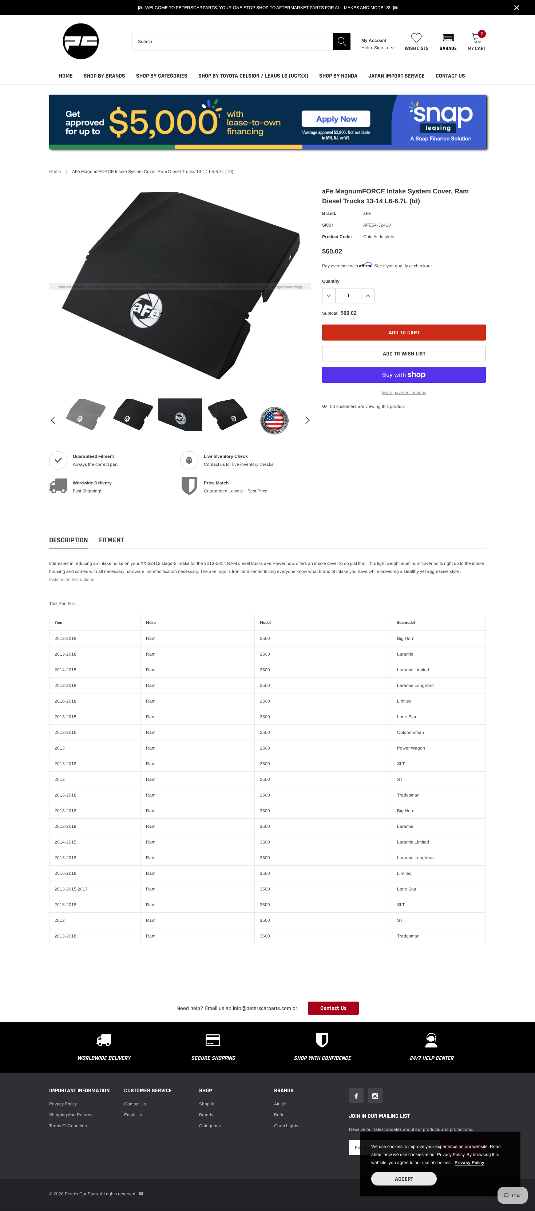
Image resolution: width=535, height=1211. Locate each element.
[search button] (341, 41)
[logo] (80, 41)
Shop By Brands (104, 76)
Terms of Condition (68, 1125)
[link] (85, 414)
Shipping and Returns (70, 1114)
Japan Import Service (396, 76)
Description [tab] (68, 540)
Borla (279, 1114)
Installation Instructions (71, 579)
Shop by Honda (338, 76)
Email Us (133, 1114)
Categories (210, 1125)
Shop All (207, 1103)
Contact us (135, 1103)
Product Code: (337, 236)
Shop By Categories (161, 76)
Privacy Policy (63, 1103)
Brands (206, 1114)
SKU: (327, 225)
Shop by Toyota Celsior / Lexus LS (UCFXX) (253, 76)
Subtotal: (331, 313)
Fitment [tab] (111, 540)
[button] (448, 41)
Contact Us (450, 76)
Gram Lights (286, 1125)
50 (332, 406)
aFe (367, 213)
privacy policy (469, 1162)
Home (66, 76)
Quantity (331, 281)
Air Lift (280, 1103)
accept (404, 1179)
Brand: (329, 213)
